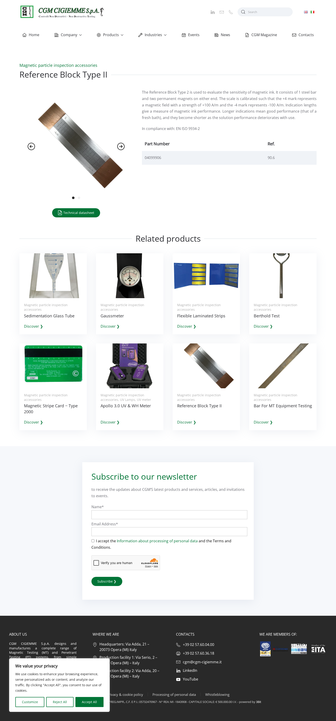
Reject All (60, 702)
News (225, 34)
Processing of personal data (174, 694)
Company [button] (69, 34)
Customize (30, 702)
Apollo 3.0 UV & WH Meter (126, 405)
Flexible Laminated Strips (201, 316)
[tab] (73, 198)
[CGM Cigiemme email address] (221, 12)
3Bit (258, 702)
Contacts (306, 34)
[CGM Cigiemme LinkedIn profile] (212, 12)
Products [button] (111, 34)
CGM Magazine (264, 34)
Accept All (89, 702)
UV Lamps (127, 399)
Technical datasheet (78, 213)
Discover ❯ (33, 326)
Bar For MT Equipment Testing (283, 405)
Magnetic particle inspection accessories (58, 65)
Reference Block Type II (199, 405)
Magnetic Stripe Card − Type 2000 (51, 408)
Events (194, 34)
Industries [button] (153, 34)
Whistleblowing (217, 694)
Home (34, 34)
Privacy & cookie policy (125, 694)
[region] (59, 685)
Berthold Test (267, 316)
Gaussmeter (112, 316)
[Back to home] (61, 12)
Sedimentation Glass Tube (49, 316)
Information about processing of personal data (157, 540)
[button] (31, 146)
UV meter (144, 399)
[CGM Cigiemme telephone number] (231, 12)
